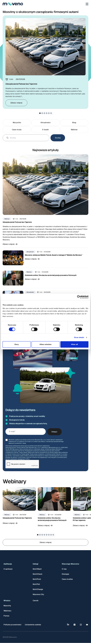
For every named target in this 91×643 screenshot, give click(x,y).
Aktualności (45, 122)
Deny (17, 344)
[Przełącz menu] (87, 4)
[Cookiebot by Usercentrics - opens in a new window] (78, 297)
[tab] (40, 113)
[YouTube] (87, 624)
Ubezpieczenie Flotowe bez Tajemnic (17, 222)
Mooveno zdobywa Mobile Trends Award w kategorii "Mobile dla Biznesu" (53, 255)
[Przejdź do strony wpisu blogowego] (45, 184)
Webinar (74, 129)
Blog (74, 122)
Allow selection (46, 344)
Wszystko (17, 122)
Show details (79, 337)
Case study (17, 129)
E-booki (45, 129)
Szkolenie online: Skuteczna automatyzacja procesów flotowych (51, 275)
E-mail (12, 431)
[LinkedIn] (68, 624)
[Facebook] (74, 624)
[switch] (34, 329)
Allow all (74, 344)
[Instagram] (80, 624)
